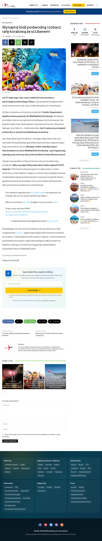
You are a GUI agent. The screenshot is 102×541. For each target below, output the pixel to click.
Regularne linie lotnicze (78, 475)
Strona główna (6, 18)
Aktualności (15, 18)
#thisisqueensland (34, 211)
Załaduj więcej (84, 160)
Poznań (53, 468)
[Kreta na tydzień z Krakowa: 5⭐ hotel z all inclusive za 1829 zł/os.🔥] (74, 219)
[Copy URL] (31, 42)
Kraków (56, 464)
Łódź (39, 468)
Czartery (16, 468)
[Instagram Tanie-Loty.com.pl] (56, 525)
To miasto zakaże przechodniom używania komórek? (15, 334)
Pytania (49, 487)
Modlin (46, 468)
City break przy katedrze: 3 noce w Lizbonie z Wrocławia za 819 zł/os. (89, 210)
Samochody (25, 468)
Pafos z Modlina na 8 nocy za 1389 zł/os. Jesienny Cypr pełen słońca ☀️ (90, 199)
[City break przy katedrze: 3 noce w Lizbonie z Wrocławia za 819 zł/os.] (74, 209)
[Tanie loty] (13, 5)
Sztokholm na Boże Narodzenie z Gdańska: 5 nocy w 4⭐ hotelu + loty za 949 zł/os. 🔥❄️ (89, 188)
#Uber (45, 211)
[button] (97, 5)
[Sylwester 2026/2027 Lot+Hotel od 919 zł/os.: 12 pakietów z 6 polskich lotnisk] (12, 376)
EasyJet (82, 468)
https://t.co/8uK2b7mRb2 (16, 211)
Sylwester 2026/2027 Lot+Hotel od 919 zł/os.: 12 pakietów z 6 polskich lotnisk (12, 385)
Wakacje (7, 468)
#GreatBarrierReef (37, 192)
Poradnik (57, 487)
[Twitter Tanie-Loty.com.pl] (51, 525)
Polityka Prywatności (48, 300)
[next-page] (6, 392)
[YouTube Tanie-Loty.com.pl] (45, 525)
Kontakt (73, 487)
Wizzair (80, 464)
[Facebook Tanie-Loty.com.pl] (40, 525)
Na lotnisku (26, 498)
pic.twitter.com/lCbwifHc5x (16, 215)
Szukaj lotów (70, 11)
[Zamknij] (97, 499)
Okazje (82, 183)
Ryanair (73, 464)
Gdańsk (40, 464)
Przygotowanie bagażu (12, 494)
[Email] (25, 42)
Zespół (81, 487)
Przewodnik (9, 487)
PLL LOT (73, 472)
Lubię (74, 28)
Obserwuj (85, 28)
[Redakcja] (3, 36)
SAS (89, 468)
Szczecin (49, 472)
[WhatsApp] (18, 42)
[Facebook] (5, 42)
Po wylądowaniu (10, 505)
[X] (12, 42)
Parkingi (7, 472)
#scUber (27, 202)
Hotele (22, 464)
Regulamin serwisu (77, 494)
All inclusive (41, 491)
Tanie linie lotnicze (85, 472)
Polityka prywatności (78, 491)
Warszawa (58, 472)
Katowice (49, 464)
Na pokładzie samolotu (12, 502)
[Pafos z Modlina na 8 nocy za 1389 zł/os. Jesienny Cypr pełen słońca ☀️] (74, 198)
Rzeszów (41, 472)
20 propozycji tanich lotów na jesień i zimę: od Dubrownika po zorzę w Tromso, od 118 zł (34, 384)
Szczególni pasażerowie (13, 498)
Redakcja (8, 36)
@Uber (54, 202)
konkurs (19, 232)
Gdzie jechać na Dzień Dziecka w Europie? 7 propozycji (49, 334)
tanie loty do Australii (10, 260)
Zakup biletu (25, 491)
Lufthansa (74, 468)
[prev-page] (3, 392)
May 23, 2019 (52, 221)
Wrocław (41, 475)
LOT (87, 464)
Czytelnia (41, 487)
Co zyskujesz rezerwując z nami (15, 509)
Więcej (95, 73)
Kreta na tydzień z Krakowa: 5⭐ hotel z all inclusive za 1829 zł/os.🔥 (89, 221)
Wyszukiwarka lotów (11, 491)
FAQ (16, 487)
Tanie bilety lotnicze (11, 464)
